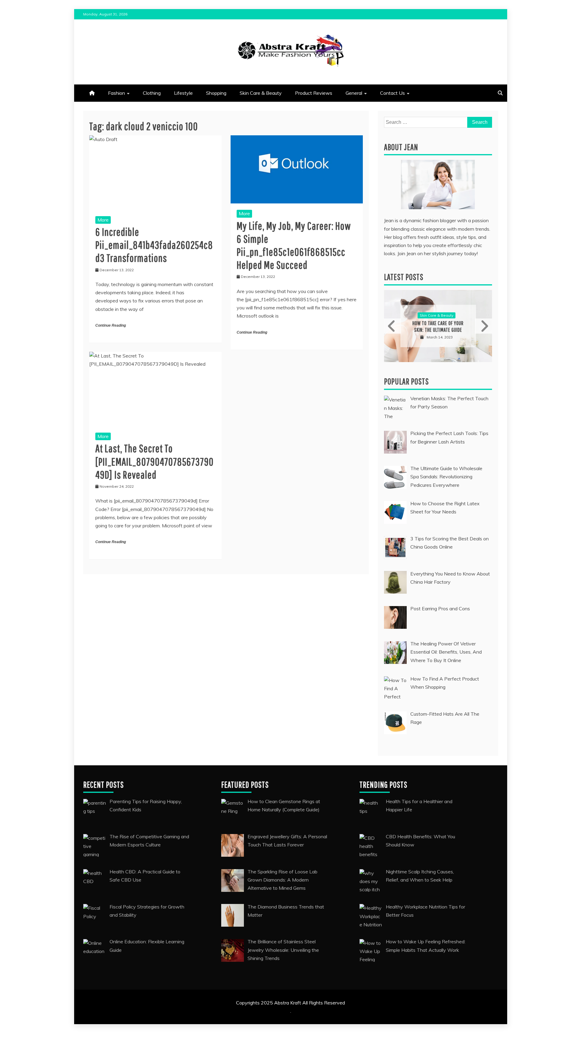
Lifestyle (183, 93)
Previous (392, 326)
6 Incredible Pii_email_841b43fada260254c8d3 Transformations (154, 245)
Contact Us (392, 93)
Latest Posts (403, 277)
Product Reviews (313, 93)
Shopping (216, 93)
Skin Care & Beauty (261, 93)
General (354, 93)
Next (483, 326)
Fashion (116, 93)
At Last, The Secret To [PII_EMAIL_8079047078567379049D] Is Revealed (154, 461)
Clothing (152, 93)
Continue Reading (110, 325)
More (103, 220)
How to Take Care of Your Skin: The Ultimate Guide (438, 326)
